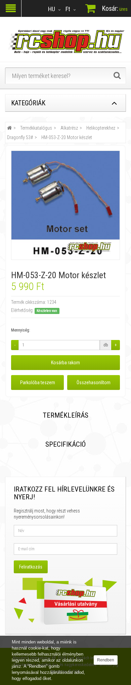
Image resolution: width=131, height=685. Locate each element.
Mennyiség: (20, 330)
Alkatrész (69, 128)
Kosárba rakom (65, 362)
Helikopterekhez (100, 128)
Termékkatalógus (36, 128)
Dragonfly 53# (20, 137)
